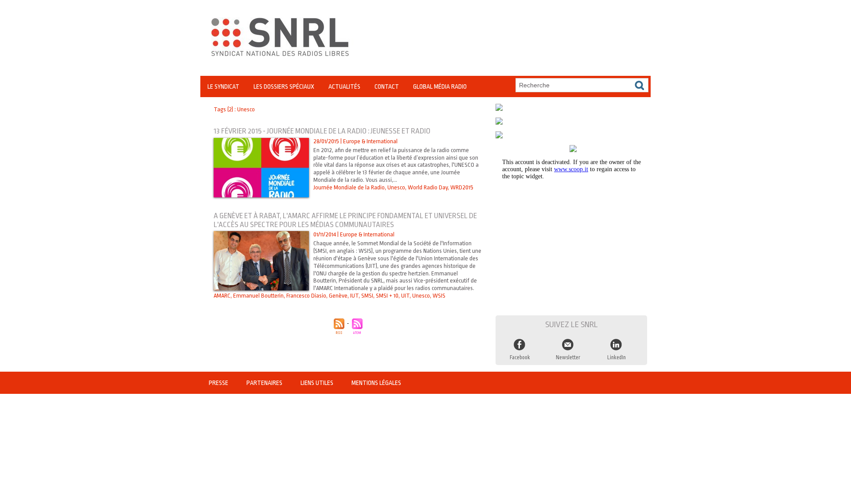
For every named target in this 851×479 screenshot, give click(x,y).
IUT (354, 295)
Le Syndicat (223, 86)
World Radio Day (428, 187)
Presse (219, 382)
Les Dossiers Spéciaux (284, 86)
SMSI (367, 295)
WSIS (439, 295)
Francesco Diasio (306, 295)
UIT (405, 295)
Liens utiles (318, 382)
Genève (338, 295)
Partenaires (265, 382)
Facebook (520, 357)
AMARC (222, 295)
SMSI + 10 (387, 295)
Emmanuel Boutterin (258, 295)
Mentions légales (376, 382)
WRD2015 (461, 187)
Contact (387, 86)
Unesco (396, 187)
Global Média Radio (440, 86)
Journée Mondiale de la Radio (349, 187)
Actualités (344, 86)
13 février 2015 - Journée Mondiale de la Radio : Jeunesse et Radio (322, 131)
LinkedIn (616, 357)
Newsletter (568, 357)
